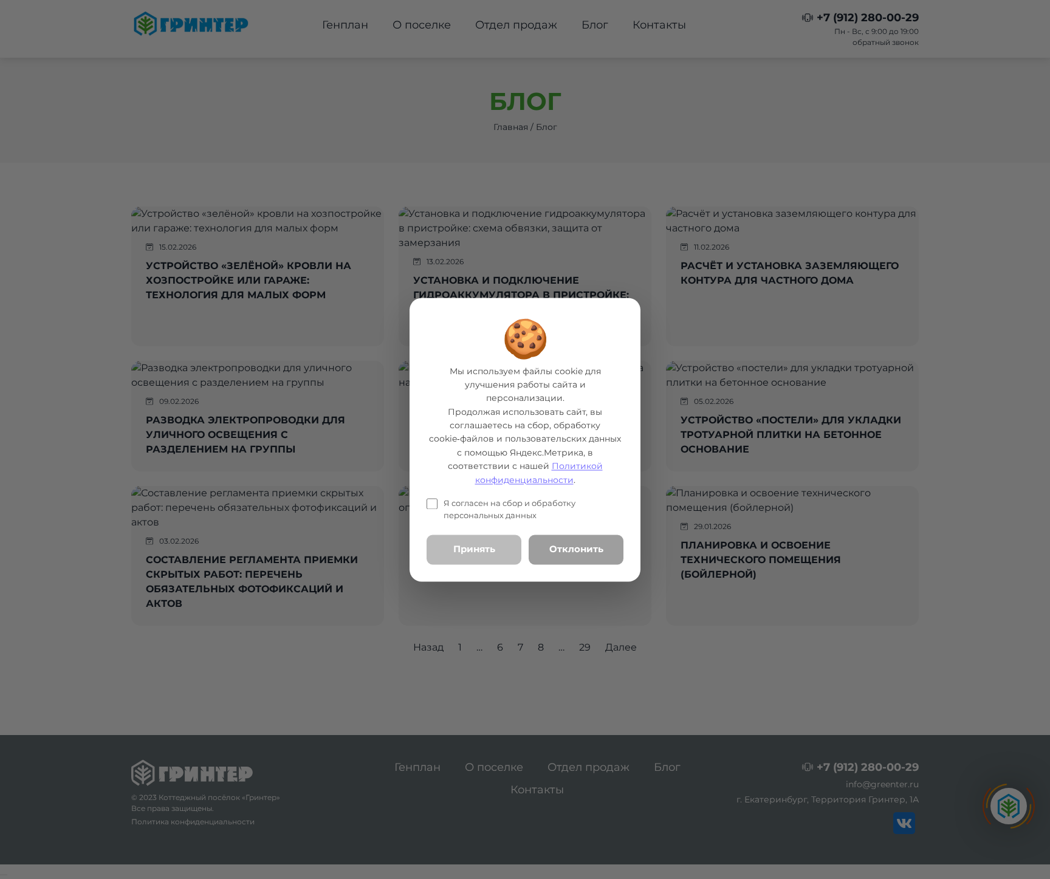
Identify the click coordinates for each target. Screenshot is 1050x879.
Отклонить (576, 549)
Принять (474, 549)
